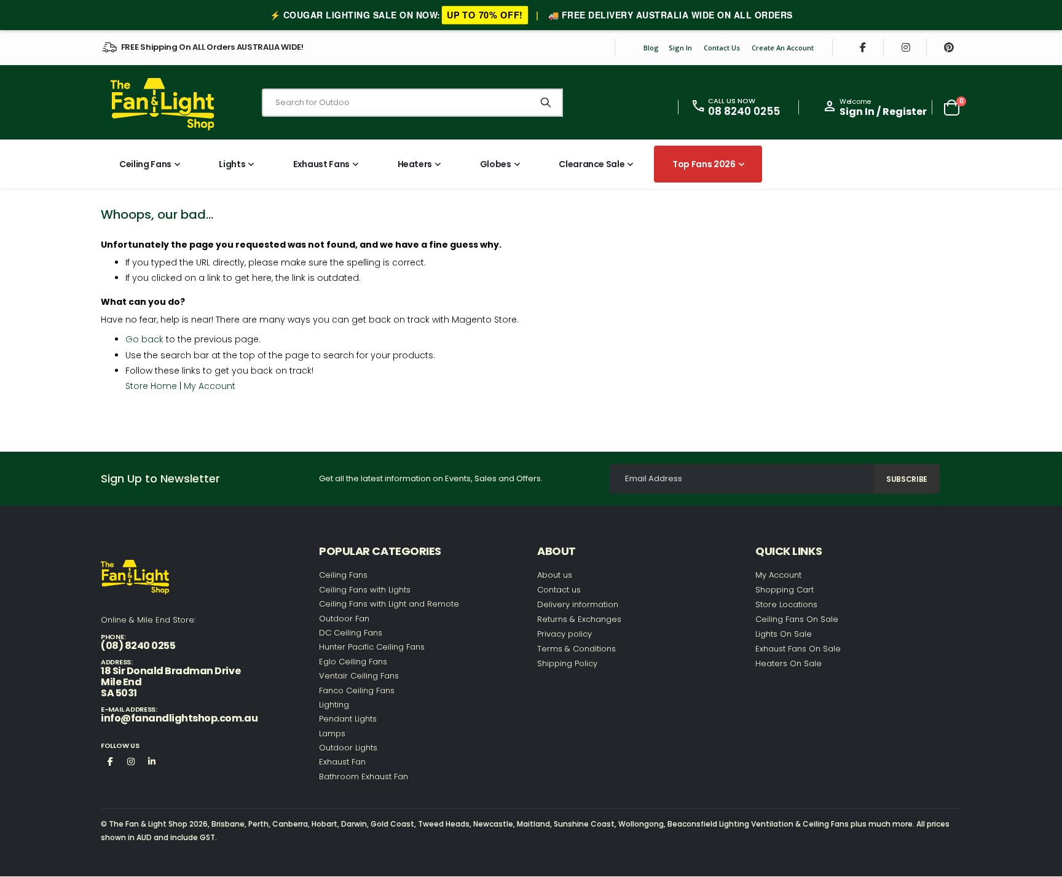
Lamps (332, 733)
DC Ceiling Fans (350, 633)
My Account (209, 386)
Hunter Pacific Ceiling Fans (372, 647)
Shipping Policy (567, 663)
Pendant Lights (348, 719)
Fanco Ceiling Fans (357, 690)
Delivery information (577, 604)
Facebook (110, 761)
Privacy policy (564, 634)
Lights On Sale (783, 634)
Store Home (151, 386)
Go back (144, 339)
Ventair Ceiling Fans (359, 676)
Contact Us (722, 47)
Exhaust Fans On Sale (798, 649)
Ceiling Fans (343, 575)
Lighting (334, 704)
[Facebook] (863, 47)
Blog (651, 47)
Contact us (559, 590)
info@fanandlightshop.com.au (179, 718)
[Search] (546, 103)
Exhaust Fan (342, 762)
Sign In (680, 47)
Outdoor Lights (348, 747)
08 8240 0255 (744, 111)
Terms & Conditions (576, 649)
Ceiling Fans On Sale (796, 619)
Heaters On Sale (788, 663)
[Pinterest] (949, 47)
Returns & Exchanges (579, 619)
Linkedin (152, 761)
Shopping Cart (784, 590)
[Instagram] (906, 47)
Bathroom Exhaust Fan (363, 776)
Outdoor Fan (344, 618)
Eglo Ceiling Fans (353, 661)
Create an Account (783, 47)
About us (554, 575)
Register (905, 111)
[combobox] (412, 103)
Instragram (131, 761)
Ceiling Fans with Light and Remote (389, 604)
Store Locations (786, 604)
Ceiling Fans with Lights (365, 590)
